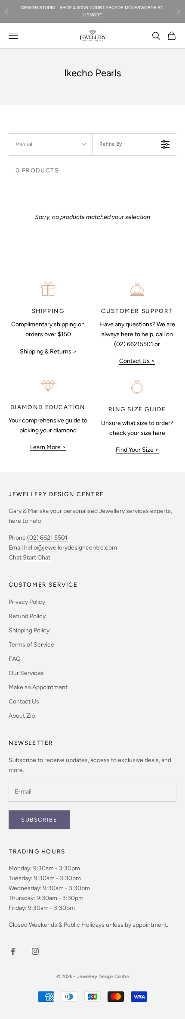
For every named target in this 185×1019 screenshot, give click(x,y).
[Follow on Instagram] (35, 951)
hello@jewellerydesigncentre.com (70, 547)
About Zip (22, 715)
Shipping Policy (29, 630)
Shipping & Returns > (48, 351)
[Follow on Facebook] (13, 951)
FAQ (15, 659)
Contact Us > (137, 361)
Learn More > (48, 447)
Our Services (26, 673)
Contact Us (24, 701)
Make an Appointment (38, 687)
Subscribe (39, 819)
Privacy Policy (27, 602)
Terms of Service (31, 644)
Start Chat (36, 557)
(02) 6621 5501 (47, 537)
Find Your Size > (137, 449)
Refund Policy (27, 616)
